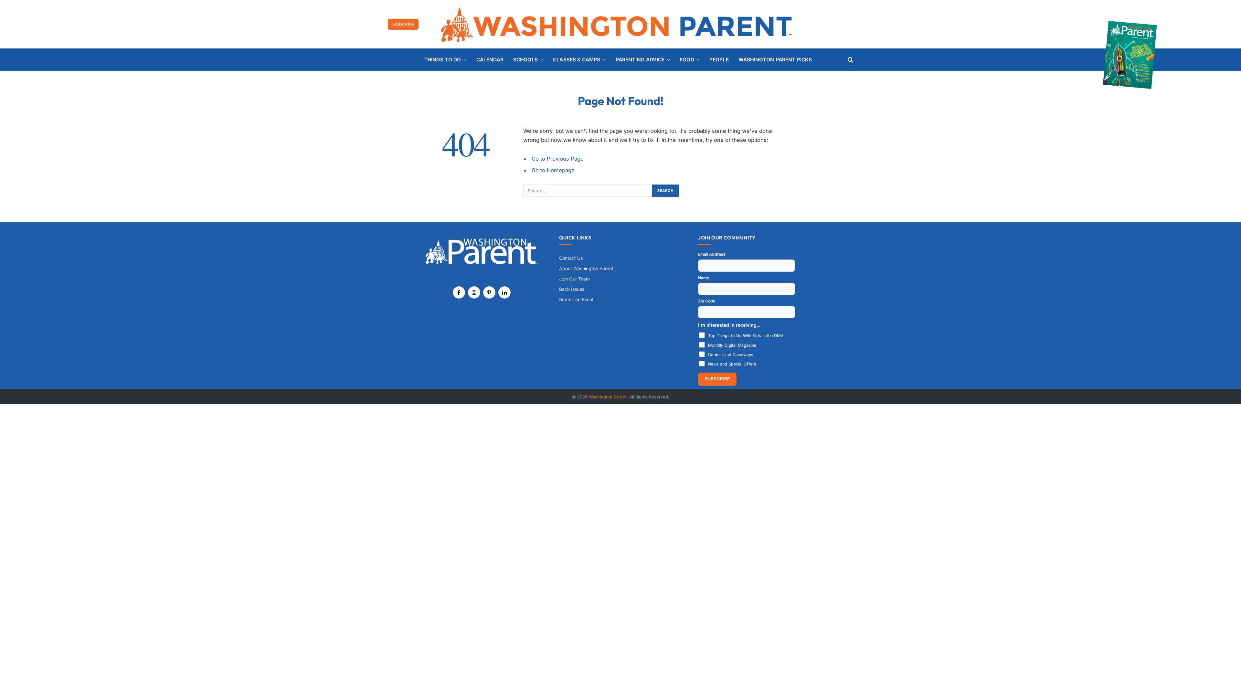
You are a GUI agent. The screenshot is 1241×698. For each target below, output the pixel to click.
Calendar (490, 60)
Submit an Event (576, 299)
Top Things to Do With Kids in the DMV (745, 335)
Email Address (712, 254)
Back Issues (571, 289)
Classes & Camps (576, 60)
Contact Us (571, 258)
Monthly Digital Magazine (732, 345)
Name (703, 277)
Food (687, 60)
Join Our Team (574, 278)
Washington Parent (608, 396)
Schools (525, 60)
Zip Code (706, 301)
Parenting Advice (640, 60)
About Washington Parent (586, 268)
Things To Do (442, 60)
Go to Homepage (553, 170)
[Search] (849, 60)
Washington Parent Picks (775, 60)
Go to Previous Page (558, 158)
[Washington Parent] (620, 24)
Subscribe (403, 24)
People (719, 60)
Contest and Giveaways (730, 354)
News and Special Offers (732, 364)
